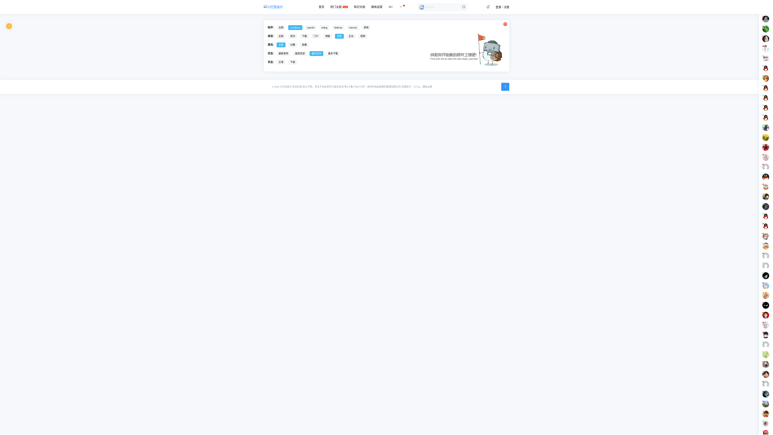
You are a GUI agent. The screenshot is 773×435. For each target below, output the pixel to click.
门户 (316, 36)
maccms (353, 27)
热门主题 (336, 6)
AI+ (391, 6)
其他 (366, 27)
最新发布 (283, 53)
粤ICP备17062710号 (354, 86)
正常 (281, 62)
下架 (292, 62)
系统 (339, 36)
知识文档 (359, 6)
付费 (292, 45)
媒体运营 (376, 6)
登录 (498, 7)
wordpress (295, 27)
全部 (281, 27)
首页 (321, 6)
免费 (304, 45)
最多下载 (333, 53)
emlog (324, 27)
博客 (327, 36)
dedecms (338, 27)
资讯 (292, 36)
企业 (351, 36)
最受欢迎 (300, 53)
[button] (488, 7)
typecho (311, 27)
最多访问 (316, 53)
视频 (362, 36)
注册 (506, 7)
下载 (304, 36)
